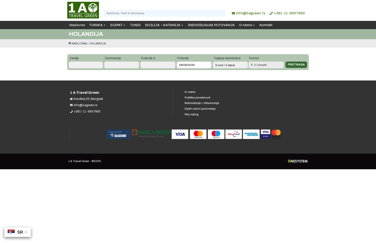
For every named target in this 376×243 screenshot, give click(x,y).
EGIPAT (116, 25)
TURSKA (96, 25)
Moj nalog (191, 114)
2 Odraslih (260, 65)
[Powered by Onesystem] (298, 161)
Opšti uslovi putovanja (200, 108)
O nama (245, 25)
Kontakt (266, 25)
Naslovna (77, 25)
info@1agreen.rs (250, 13)
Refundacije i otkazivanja (202, 103)
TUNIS (135, 25)
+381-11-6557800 (289, 13)
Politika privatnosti (197, 97)
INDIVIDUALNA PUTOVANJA (211, 25)
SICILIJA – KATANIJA (162, 25)
